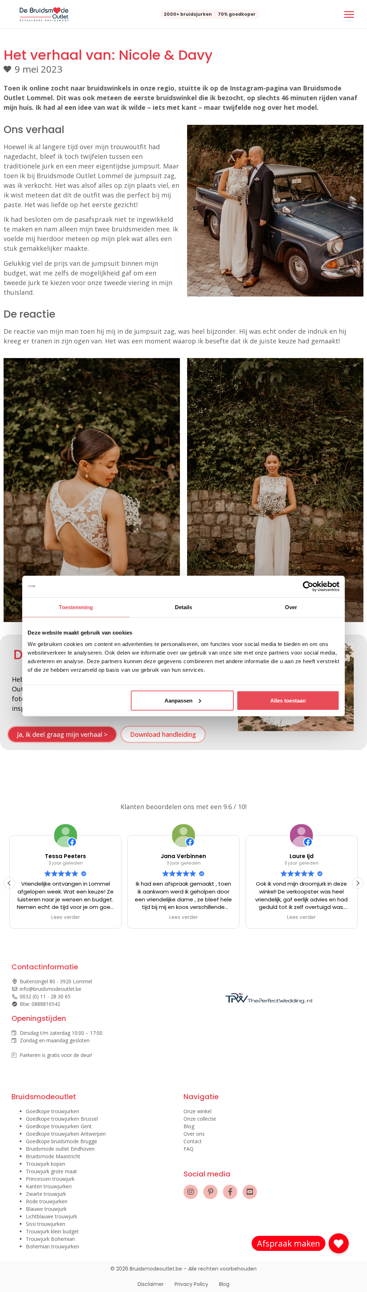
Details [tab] (183, 607)
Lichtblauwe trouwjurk (51, 1216)
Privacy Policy (191, 1284)
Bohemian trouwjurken (52, 1246)
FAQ (189, 1148)
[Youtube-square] (250, 1192)
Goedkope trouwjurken (52, 1111)
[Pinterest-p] (210, 1192)
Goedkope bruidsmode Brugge (61, 1141)
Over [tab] (291, 607)
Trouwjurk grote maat (51, 1171)
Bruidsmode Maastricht (53, 1156)
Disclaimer (151, 1284)
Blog (189, 1126)
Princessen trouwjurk (50, 1178)
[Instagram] (191, 1192)
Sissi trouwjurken (45, 1223)
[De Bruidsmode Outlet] (44, 14)
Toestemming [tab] (76, 607)
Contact (193, 1141)
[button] (357, 883)
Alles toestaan (288, 700)
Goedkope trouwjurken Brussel (62, 1118)
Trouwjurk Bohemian (50, 1238)
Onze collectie (200, 1118)
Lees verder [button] (65, 917)
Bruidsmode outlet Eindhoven (60, 1148)
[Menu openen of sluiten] (349, 14)
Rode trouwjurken (46, 1201)
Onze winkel (197, 1111)
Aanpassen (178, 700)
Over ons (194, 1133)
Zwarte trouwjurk (46, 1193)
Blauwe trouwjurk (46, 1208)
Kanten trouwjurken (49, 1186)
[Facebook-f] (230, 1192)
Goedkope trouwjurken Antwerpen (66, 1133)
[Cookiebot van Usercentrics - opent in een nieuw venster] (308, 586)
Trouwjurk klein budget (52, 1231)
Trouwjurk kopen (45, 1163)
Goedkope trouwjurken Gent (59, 1126)
